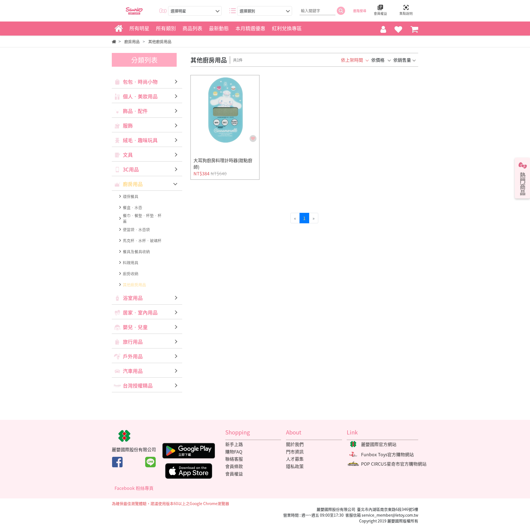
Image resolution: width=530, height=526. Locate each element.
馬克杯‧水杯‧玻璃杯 (142, 240)
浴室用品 (133, 298)
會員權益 (234, 473)
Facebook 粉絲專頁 (134, 488)
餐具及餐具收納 (136, 251)
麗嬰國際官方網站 (378, 444)
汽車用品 (133, 371)
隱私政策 (295, 466)
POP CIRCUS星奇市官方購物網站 (393, 463)
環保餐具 (130, 196)
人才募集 (295, 458)
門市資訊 (295, 451)
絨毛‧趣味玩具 (140, 140)
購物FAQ (233, 451)
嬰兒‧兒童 (135, 327)
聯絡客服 (234, 458)
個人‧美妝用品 (140, 96)
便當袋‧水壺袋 (136, 229)
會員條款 (234, 466)
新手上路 (234, 444)
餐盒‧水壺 (132, 207)
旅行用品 (133, 341)
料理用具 (130, 262)
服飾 (128, 125)
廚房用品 (133, 184)
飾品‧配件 (135, 111)
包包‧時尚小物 (140, 81)
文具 (128, 155)
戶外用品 (133, 356)
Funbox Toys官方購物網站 (387, 454)
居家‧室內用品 (140, 312)
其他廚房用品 (134, 284)
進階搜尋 (359, 10)
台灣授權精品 (138, 385)
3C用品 (131, 169)
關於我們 (295, 444)
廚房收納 (130, 273)
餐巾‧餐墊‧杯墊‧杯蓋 (142, 218)
